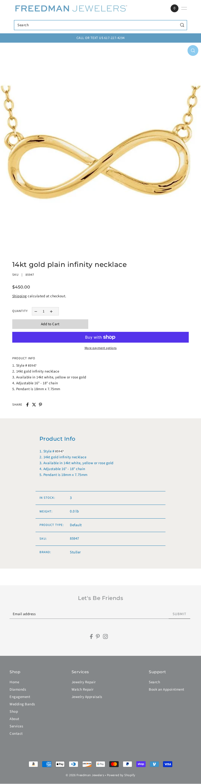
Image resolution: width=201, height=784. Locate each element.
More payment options (101, 348)
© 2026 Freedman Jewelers (85, 775)
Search (154, 682)
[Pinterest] (98, 636)
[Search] (182, 25)
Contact (16, 733)
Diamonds (18, 689)
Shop (14, 711)
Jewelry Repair (84, 682)
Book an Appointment (166, 689)
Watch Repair (83, 689)
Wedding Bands (22, 704)
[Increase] (51, 311)
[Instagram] (105, 636)
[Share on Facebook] (27, 405)
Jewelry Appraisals (87, 696)
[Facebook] (91, 636)
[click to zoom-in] (193, 50)
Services (16, 726)
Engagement (20, 696)
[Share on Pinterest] (40, 405)
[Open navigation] (184, 8)
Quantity (20, 311)
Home (14, 682)
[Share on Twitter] (34, 405)
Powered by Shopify (121, 775)
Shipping (19, 296)
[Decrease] (36, 311)
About (14, 719)
